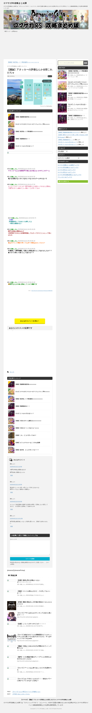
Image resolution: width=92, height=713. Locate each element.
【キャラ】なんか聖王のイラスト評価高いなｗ (26, 691)
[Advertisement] (29, 306)
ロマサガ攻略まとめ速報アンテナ (68, 165)
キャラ (12, 372)
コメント (13, 539)
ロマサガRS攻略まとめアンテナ (68, 167)
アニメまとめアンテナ (65, 177)
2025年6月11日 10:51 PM (16, 518)
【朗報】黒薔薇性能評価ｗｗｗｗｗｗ (68, 132)
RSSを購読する (64, 181)
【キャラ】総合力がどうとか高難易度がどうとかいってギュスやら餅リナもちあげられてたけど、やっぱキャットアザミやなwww (34, 636)
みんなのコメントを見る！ (29, 321)
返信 (11, 475)
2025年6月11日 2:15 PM (16, 466)
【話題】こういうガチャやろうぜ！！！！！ (31, 624)
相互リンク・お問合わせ (11, 31)
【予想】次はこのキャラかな (21, 694)
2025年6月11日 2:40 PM (16, 484)
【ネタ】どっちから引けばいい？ (67, 142)
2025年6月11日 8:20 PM (16, 501)
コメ (49, 76)
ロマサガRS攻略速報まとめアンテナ (69, 175)
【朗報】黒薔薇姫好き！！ (76, 115)
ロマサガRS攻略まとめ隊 (15, 3)
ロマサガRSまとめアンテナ (67, 170)
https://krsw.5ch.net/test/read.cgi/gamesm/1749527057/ (41, 290)
